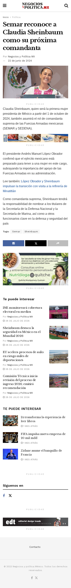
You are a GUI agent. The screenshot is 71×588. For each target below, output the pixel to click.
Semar (16, 231)
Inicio (6, 17)
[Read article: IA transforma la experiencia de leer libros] (10, 420)
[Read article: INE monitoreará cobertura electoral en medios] (58, 312)
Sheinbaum (31, 231)
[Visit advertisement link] (35, 138)
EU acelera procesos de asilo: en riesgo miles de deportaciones (23, 356)
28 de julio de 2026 (17, 320)
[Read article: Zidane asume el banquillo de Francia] (10, 454)
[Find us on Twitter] (10, 495)
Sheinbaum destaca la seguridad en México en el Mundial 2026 (22, 332)
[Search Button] (66, 5)
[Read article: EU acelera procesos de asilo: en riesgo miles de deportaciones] (58, 357)
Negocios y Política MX (21, 56)
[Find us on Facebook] (4, 496)
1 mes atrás (30, 426)
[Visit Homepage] (35, 5)
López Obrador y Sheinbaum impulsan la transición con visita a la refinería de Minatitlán (35, 186)
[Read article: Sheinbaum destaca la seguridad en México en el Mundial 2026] (58, 332)
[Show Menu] (4, 5)
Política (16, 17)
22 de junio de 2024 (20, 60)
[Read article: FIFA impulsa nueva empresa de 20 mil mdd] (10, 437)
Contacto (35, 547)
